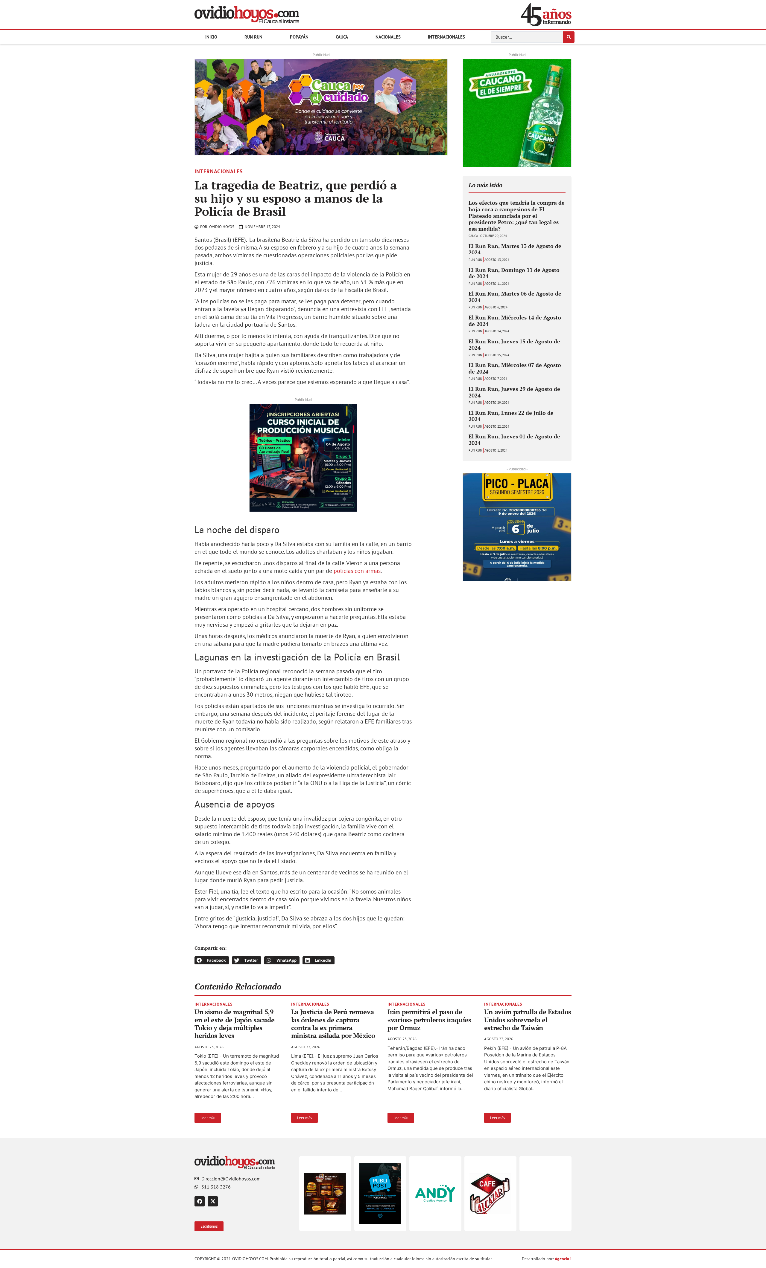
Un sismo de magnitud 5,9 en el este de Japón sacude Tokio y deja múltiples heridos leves (234, 1023)
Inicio (211, 37)
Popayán (299, 37)
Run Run (253, 37)
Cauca (342, 37)
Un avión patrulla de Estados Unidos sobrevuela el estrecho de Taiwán (528, 1019)
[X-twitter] (213, 1201)
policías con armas (357, 571)
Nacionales (388, 37)
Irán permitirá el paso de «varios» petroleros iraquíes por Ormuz (429, 1019)
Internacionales (446, 37)
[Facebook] (199, 1201)
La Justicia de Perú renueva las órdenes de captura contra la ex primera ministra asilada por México (333, 1023)
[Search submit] (568, 37)
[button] (202, 107)
